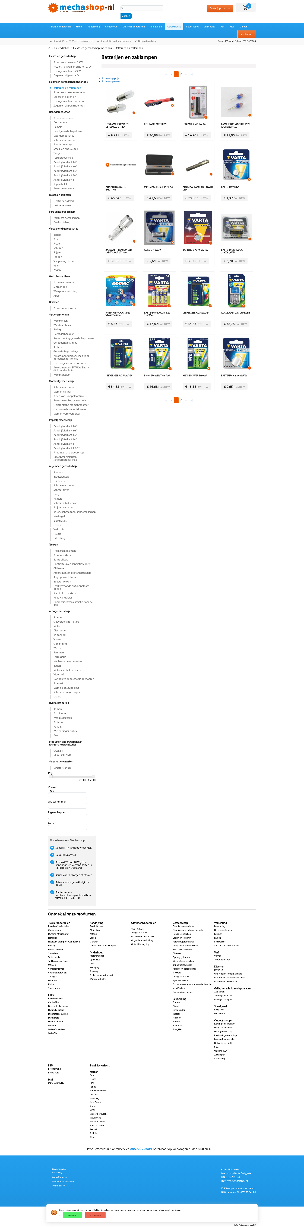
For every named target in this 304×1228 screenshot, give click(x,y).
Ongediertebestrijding (142, 940)
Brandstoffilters (55, 998)
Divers (176, 1006)
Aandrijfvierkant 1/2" (65, 171)
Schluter (94, 1133)
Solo (216, 1047)
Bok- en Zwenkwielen (224, 1039)
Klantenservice (59, 1169)
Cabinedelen (54, 930)
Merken (243, 27)
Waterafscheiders (56, 1029)
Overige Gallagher (223, 999)
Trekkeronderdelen (61, 27)
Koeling (52, 946)
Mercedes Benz (97, 1122)
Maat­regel (59, 516)
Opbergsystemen (59, 314)
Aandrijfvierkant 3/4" (65, 175)
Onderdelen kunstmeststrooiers (229, 978)
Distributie (59, 630)
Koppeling (59, 635)
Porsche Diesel (97, 1125)
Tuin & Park (156, 27)
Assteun (58, 722)
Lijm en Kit (95, 960)
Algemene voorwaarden (63, 1181)
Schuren (58, 248)
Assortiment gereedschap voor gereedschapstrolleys (71, 357)
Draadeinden (179, 1010)
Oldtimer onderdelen (134, 27)
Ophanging (60, 644)
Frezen (57, 243)
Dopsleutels (60, 122)
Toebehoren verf (222, 960)
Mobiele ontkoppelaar (66, 688)
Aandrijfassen (96, 926)
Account (222, 41)
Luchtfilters (53, 1018)
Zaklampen (219, 1055)
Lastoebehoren (62, 205)
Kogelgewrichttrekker (65, 577)
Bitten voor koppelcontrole (69, 396)
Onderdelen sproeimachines (228, 974)
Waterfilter (53, 1033)
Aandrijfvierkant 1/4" (65, 162)
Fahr (92, 1083)
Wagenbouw (220, 1051)
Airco (56, 296)
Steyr (92, 1137)
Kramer (93, 1106)
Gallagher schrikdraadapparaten (232, 988)
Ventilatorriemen (56, 969)
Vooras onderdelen (57, 973)
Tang (56, 494)
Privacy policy (58, 1186)
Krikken (57, 709)
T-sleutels (59, 481)
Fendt (93, 1087)
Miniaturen (219, 1014)
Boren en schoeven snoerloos (70, 92)
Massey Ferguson (98, 1114)
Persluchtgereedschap (62, 212)
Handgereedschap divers (67, 131)
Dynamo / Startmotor (58, 934)
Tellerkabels (54, 957)
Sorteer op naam (111, 81)
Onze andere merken (61, 761)
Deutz (93, 1075)
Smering (58, 617)
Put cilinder (60, 713)
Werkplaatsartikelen (60, 276)
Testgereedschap (63, 157)
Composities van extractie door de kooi (73, 603)
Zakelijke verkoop (100, 1065)
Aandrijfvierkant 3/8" (65, 166)
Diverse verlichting (223, 930)
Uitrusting (59, 538)
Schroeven (178, 1026)
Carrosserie (59, 657)
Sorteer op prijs (110, 78)
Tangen (57, 153)
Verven (217, 956)
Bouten (176, 1002)
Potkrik (57, 726)
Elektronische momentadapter (70, 405)
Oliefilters (52, 1026)
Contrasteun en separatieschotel (72, 564)
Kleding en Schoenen (224, 1024)
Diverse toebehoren (58, 1006)
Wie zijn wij (57, 1173)
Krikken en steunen (64, 282)
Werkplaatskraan (62, 718)
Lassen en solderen (60, 195)
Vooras (57, 639)
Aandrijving (94, 27)
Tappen (57, 257)
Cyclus (57, 534)
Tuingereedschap (139, 933)
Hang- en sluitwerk (223, 1028)
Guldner (94, 1095)
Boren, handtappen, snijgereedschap (74, 512)
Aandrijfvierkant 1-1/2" (66, 448)
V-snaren (94, 942)
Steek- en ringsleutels (65, 149)
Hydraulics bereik (59, 703)
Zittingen (52, 977)
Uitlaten (52, 965)
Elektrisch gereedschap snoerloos (68, 82)
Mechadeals (246, 34)
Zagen (57, 270)
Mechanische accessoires (67, 661)
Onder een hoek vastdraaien (69, 409)
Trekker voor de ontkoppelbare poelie (71, 587)
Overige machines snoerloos (69, 101)
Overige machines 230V (67, 71)
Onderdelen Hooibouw (225, 981)
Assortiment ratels (63, 188)
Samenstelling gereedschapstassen (73, 338)
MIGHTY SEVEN (62, 767)
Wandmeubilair (62, 325)
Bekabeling (219, 926)
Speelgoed (220, 1006)
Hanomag (94, 1098)
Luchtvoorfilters (55, 1022)
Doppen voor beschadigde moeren (73, 679)
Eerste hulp (53, 1073)
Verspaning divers (63, 261)
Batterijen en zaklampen (67, 88)
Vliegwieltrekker (62, 597)
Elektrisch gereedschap (62, 56)
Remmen (58, 652)
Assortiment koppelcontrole (69, 400)
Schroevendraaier (63, 387)
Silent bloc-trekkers (64, 593)
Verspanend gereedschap (63, 228)
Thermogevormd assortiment (70, 363)
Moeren (176, 1014)
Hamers (57, 127)
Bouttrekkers (60, 559)
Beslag (57, 329)
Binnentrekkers (62, 555)
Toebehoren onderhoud (101, 975)
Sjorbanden (60, 287)
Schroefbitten (61, 490)
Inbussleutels (61, 476)
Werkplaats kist (61, 375)
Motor (57, 626)
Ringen (176, 1022)
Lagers (57, 696)
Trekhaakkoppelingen (58, 961)
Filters (79, 27)
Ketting (93, 934)
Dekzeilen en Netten (224, 1043)
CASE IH (58, 751)
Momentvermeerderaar (66, 413)
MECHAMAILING (56, 1083)
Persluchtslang (61, 222)
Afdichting (95, 930)
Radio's (217, 938)
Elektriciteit (59, 520)
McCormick (95, 1118)
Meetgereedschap (63, 135)
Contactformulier (59, 1177)
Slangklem (178, 1029)
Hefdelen (52, 938)
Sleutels (58, 472)
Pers (55, 735)
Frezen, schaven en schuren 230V (72, 66)
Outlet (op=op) (218, 8)
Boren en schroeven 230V (68, 62)
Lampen (218, 934)
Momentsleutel (62, 391)
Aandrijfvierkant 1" (64, 179)
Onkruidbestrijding (140, 944)
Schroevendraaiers (64, 140)
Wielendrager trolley (65, 731)
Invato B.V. (252, 1225)
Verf (222, 27)
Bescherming (54, 1069)
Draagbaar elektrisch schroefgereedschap (65, 458)
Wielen (57, 648)
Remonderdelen (56, 949)
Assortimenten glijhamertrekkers (72, 573)
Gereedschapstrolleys (65, 351)
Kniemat (58, 683)
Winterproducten (98, 979)
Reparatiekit (60, 184)
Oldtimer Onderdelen (143, 923)
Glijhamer (59, 568)
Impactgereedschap (60, 420)
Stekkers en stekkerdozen (226, 946)
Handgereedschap (59, 112)
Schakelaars (219, 942)
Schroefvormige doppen (67, 692)
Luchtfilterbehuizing (58, 1014)
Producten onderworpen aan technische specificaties (65, 743)
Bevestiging (192, 27)
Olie (92, 964)
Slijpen (57, 252)
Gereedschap (174, 27)
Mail (232, 27)
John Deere (95, 1102)
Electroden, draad (63, 201)
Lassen (57, 525)
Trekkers (53, 544)
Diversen (54, 302)
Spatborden (54, 988)
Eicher (93, 1079)
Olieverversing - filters (66, 622)
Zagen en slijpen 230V (66, 75)
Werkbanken (60, 320)
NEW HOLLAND (62, 755)
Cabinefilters (54, 1002)
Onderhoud (111, 27)
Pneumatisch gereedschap (68, 452)
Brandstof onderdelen (58, 926)
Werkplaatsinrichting (65, 291)
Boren (56, 239)
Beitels (57, 235)
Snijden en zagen (63, 507)
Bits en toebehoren (64, 118)
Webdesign (243, 1225)
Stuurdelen (53, 953)
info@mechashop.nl (234, 1181)
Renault (93, 1129)
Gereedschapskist (63, 334)
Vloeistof (58, 674)
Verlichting (209, 27)
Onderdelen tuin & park (142, 936)
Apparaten (219, 992)
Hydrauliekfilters (56, 1010)
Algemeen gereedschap (63, 466)
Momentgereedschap (61, 381)
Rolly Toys (219, 1010)
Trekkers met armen (64, 551)
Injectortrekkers (62, 581)
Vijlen (56, 265)
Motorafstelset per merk (67, 670)
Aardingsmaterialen (223, 996)
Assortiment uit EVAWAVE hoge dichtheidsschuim (71, 369)
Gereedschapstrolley (65, 343)
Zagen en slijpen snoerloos (69, 105)
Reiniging (94, 967)
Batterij (57, 666)
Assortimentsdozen (64, 308)
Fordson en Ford (98, 1091)
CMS (235, 1225)
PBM (50, 1065)
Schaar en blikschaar (65, 503)
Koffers (57, 347)
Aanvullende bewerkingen (103, 946)
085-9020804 (230, 1177)
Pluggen (177, 1018)
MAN (92, 1110)
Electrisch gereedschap (225, 1035)
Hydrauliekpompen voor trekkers (64, 942)
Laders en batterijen (64, 97)
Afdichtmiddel (97, 956)
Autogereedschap (59, 611)
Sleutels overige (62, 144)
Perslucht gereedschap (66, 218)
